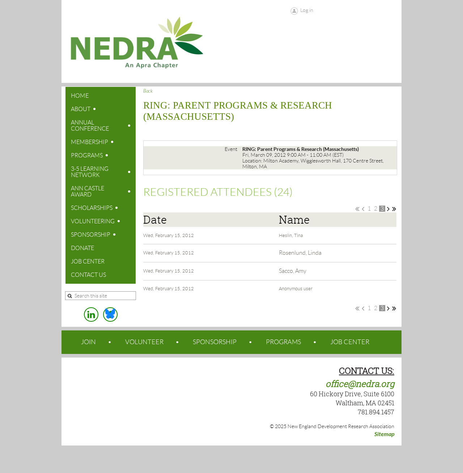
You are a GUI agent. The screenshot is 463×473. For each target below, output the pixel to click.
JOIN (88, 342)
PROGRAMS (283, 342)
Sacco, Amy (292, 271)
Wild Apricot (343, 459)
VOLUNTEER (144, 342)
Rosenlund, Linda (300, 253)
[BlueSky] (110, 314)
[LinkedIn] (91, 314)
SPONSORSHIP (215, 342)
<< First (357, 208)
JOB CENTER (349, 342)
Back (148, 91)
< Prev (363, 208)
